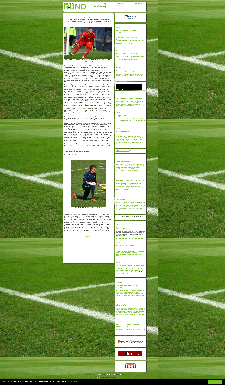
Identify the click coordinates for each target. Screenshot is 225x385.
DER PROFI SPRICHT (99, 5)
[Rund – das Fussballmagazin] (75, 6)
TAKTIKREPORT (120, 5)
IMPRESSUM (109, 374)
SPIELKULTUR (121, 3)
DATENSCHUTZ (118, 374)
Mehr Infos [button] (74, 382)
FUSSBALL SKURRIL (99, 6)
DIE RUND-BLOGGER (92, 374)
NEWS (103, 3)
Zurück (88, 236)
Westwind (130, 216)
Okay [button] (215, 382)
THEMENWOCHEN (139, 3)
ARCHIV (102, 374)
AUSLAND (122, 6)
